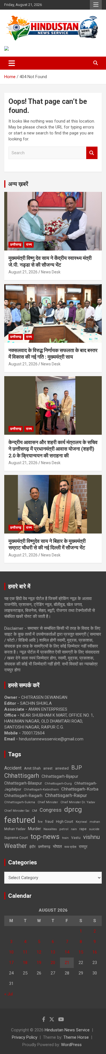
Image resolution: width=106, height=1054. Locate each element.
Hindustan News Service (67, 1029)
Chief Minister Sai (16, 811)
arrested (62, 768)
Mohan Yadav (14, 829)
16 (94, 952)
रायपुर (83, 846)
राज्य (29, 245)
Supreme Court (16, 838)
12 (39, 952)
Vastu (76, 838)
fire (40, 822)
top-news (45, 836)
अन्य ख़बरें (18, 184)
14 (67, 952)
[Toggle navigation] (11, 63)
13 (53, 952)
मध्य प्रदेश (70, 847)
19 (39, 962)
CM (34, 811)
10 (11, 952)
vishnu (91, 837)
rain (74, 829)
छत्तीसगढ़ (15, 245)
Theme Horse (76, 1037)
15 (81, 952)
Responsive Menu (96, 5)
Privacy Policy (24, 1037)
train (65, 838)
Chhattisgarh (21, 775)
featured (19, 820)
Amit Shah (32, 768)
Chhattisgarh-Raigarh (23, 795)
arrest (48, 768)
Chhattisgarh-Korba (79, 789)
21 (67, 962)
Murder (34, 828)
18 (25, 962)
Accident (12, 768)
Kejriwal (81, 822)
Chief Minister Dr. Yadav (77, 802)
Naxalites (50, 829)
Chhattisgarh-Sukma (19, 802)
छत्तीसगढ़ (44, 847)
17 (11, 962)
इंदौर (32, 847)
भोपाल (57, 846)
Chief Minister (48, 802)
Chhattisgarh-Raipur (66, 795)
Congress (51, 810)
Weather (15, 845)
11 (25, 952)
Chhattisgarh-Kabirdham (41, 789)
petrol (63, 829)
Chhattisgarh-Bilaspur (23, 783)
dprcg (73, 809)
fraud (49, 822)
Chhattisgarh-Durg (58, 783)
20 (53, 962)
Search (92, 153)
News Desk (50, 272)
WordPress (71, 1044)
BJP (76, 767)
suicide (94, 829)
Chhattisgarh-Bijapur (60, 776)
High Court (64, 821)
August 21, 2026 (23, 272)
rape (82, 829)
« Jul (8, 994)
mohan (95, 822)
